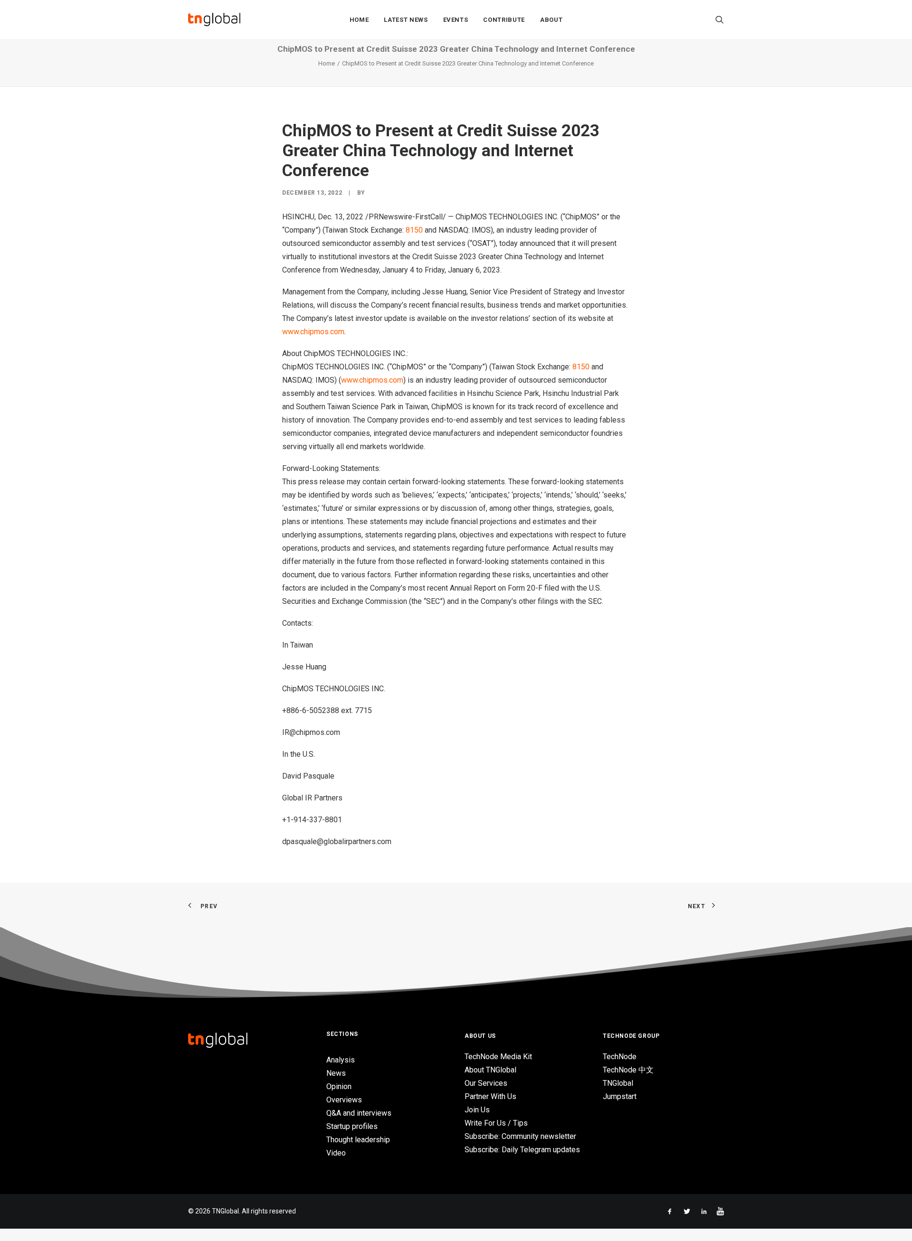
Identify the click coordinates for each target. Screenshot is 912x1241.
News (336, 1073)
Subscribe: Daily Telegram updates (522, 1149)
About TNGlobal (490, 1069)
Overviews (344, 1099)
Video (336, 1152)
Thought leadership (358, 1139)
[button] (719, 19)
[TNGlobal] (214, 19)
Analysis (340, 1059)
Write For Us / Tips (496, 1123)
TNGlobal (618, 1083)
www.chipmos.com (313, 331)
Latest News (406, 19)
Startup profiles (352, 1126)
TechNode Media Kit (498, 1056)
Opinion (339, 1086)
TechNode (619, 1056)
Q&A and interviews (358, 1113)
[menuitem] (359, 19)
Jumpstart (619, 1096)
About (551, 19)
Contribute (504, 19)
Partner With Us (490, 1096)
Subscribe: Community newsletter (520, 1136)
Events (455, 19)
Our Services (486, 1083)
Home (359, 19)
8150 (414, 230)
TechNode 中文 (628, 1069)
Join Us (477, 1109)
